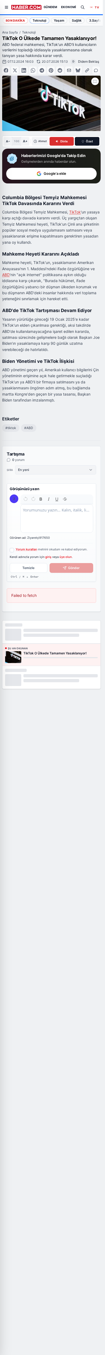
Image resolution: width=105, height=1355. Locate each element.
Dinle (64, 141)
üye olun (66, 557)
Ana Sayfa (10, 32)
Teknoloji (29, 32)
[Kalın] (40, 499)
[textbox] (57, 518)
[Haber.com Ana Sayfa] (26, 7)
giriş (48, 557)
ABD (6, 274)
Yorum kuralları (26, 549)
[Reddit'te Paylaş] (60, 70)
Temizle (28, 568)
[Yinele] (33, 499)
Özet (89, 141)
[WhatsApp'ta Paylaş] (33, 70)
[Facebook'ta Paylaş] (6, 70)
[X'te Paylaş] (15, 70)
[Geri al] (25, 499)
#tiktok (10, 428)
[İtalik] (48, 499)
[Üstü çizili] (64, 499)
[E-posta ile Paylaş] (69, 70)
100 (16, 141)
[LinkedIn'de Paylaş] (24, 70)
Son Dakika (15, 20)
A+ (25, 141)
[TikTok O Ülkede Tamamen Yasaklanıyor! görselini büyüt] (95, 81)
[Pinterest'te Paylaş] (51, 70)
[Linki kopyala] (87, 70)
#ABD (28, 428)
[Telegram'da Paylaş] (42, 70)
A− (8, 141)
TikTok (75, 212)
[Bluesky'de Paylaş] (78, 70)
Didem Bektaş (88, 61)
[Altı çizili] (56, 499)
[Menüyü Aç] (6, 7)
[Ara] (82, 7)
